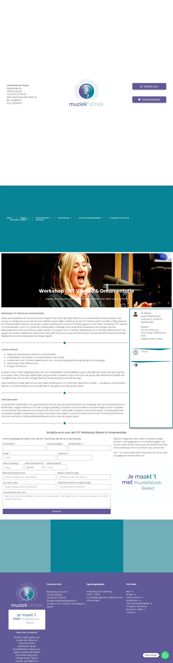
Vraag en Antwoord (119, 218)
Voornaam (9, 443)
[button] (165, 655)
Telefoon (62, 453)
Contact (40, 220)
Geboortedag (10, 463)
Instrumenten (42, 218)
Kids (9, 218)
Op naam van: (10, 482)
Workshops (63, 218)
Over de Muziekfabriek (90, 218)
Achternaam (75, 443)
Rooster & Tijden (18, 220)
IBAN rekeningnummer (14, 472)
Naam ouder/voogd (68, 472)
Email (6, 453)
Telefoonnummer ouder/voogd (74, 482)
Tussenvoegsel (54, 443)
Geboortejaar (53, 463)
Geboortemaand (34, 463)
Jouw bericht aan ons (14, 492)
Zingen (23, 218)
